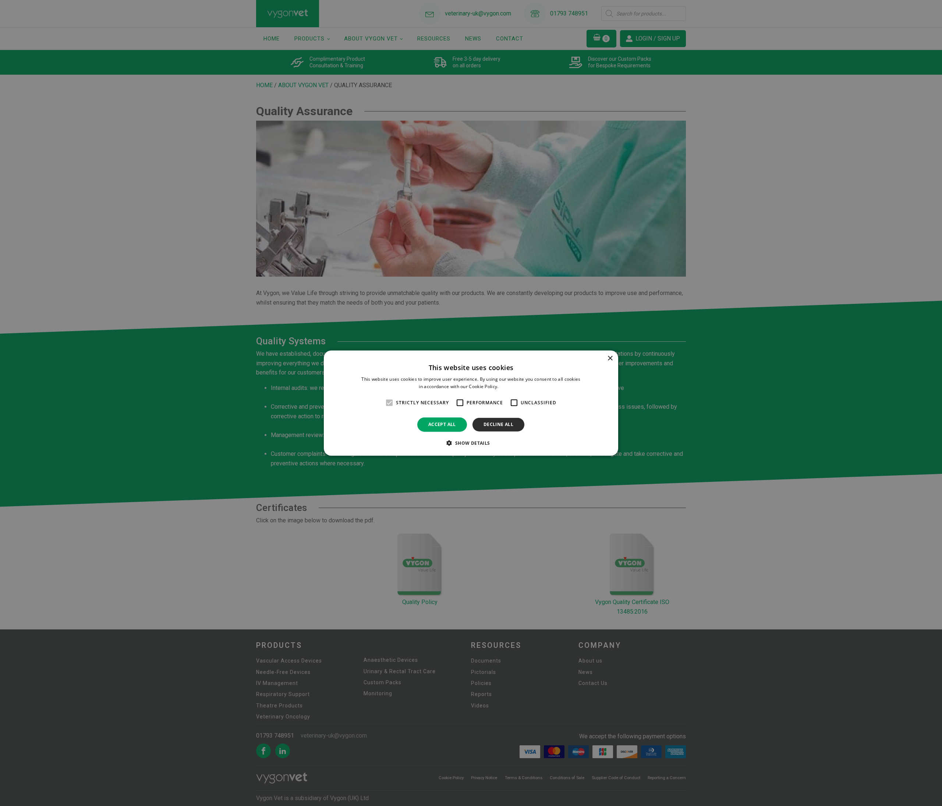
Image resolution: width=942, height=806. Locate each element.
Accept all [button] (442, 424)
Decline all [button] (498, 424)
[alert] (471, 403)
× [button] (610, 358)
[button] (471, 443)
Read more (511, 386)
